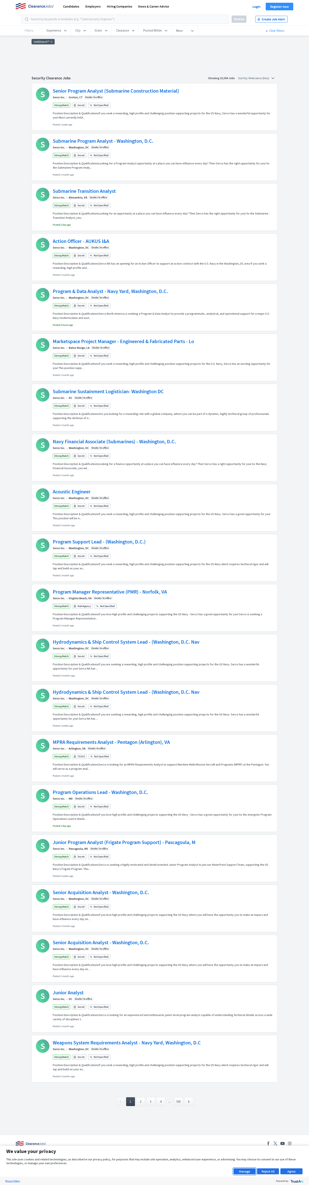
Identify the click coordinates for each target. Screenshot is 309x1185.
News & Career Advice (153, 6)
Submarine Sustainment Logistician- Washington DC (108, 391)
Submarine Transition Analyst (84, 191)
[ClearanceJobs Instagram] (289, 1143)
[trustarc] (297, 1180)
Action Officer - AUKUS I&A (81, 241)
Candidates (71, 6)
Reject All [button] (268, 1171)
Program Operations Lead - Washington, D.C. (100, 792)
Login (256, 6)
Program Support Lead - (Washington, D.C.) (99, 541)
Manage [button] (244, 1171)
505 (178, 1102)
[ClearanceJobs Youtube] (282, 1143)
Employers (93, 6)
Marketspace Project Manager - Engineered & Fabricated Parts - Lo (123, 341)
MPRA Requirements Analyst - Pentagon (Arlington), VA (111, 742)
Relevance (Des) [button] (259, 78)
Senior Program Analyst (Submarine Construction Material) (116, 91)
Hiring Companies (119, 6)
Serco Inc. (59, 97)
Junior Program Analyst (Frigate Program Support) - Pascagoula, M (124, 842)
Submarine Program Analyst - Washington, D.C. (103, 141)
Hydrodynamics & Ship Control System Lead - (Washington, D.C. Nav (126, 642)
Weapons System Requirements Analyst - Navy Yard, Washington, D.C (127, 1042)
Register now (279, 6)
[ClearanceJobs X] (275, 1143)
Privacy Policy (12, 1180)
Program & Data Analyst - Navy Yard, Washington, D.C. (110, 291)
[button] (56, 30)
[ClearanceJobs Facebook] (268, 1143)
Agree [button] (291, 1171)
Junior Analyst (68, 992)
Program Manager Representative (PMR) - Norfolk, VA (110, 592)
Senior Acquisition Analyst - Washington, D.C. (101, 892)
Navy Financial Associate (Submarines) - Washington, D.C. (114, 441)
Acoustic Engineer (72, 491)
